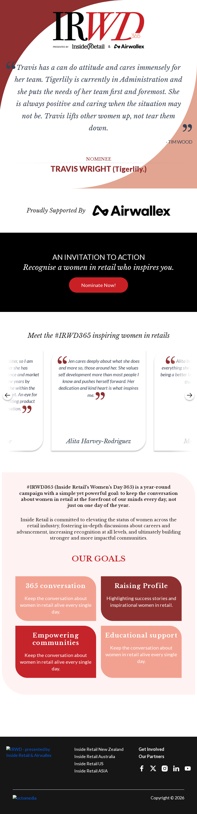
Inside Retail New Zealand (98, 749)
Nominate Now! (98, 285)
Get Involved (151, 749)
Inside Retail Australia (94, 756)
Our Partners (151, 756)
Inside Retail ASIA (91, 770)
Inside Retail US (88, 763)
